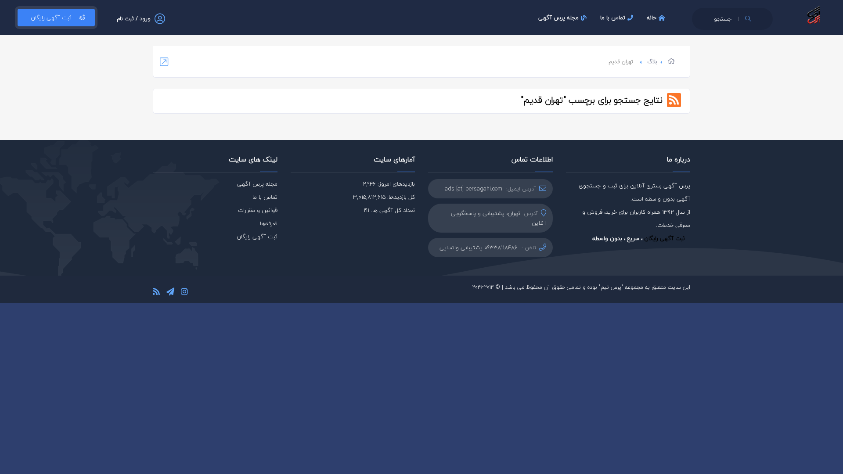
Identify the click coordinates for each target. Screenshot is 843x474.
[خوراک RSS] (156, 293)
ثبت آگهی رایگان (51, 17)
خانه (651, 17)
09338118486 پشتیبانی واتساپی (479, 247)
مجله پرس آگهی (558, 17)
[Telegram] (170, 293)
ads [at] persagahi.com (473, 189)
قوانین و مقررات (257, 210)
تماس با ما (612, 17)
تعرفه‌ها (268, 223)
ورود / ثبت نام (134, 18)
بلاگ (652, 61)
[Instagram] (184, 293)
